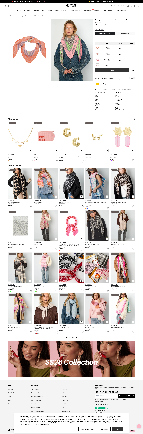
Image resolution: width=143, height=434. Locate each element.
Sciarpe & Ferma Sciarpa (26, 16)
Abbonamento (35, 389)
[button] (129, 48)
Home (10, 16)
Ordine (63, 392)
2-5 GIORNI (100, 29)
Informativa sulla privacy (37, 403)
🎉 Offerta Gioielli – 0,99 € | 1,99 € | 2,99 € (22, 1)
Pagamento (65, 400)
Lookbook (11, 396)
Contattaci (11, 392)
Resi (63, 407)
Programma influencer (37, 396)
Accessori (15, 16)
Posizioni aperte (35, 407)
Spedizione (65, 403)
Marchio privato (35, 392)
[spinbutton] (130, 48)
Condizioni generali (36, 400)
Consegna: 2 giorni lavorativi (106, 84)
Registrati (64, 389)
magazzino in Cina (67, 411)
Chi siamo (10, 389)
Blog (9, 400)
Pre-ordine (64, 396)
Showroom (11, 403)
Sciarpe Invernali (38, 16)
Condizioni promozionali (37, 411)
